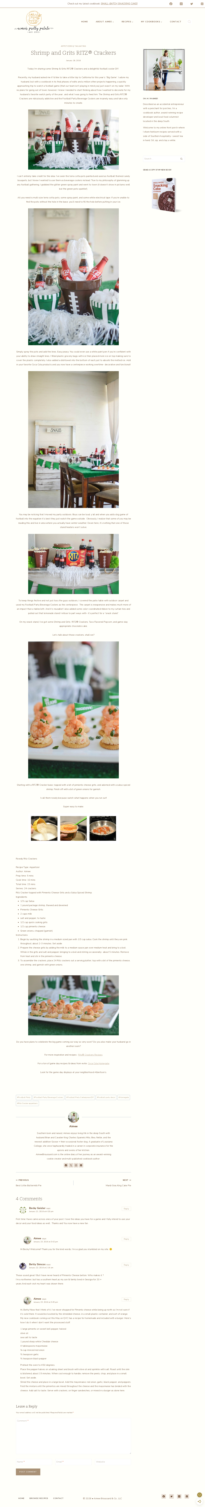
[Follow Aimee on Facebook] (66, 1165)
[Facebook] (171, 4)
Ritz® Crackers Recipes (90, 1054)
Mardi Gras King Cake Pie (118, 1183)
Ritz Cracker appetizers (27, 1103)
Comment (22, 1420)
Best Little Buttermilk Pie (28, 1183)
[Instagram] (181, 4)
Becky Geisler (37, 1208)
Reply (126, 1208)
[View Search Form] (189, 21)
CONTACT (175, 21)
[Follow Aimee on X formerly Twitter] (71, 1165)
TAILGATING (80, 46)
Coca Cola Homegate (98, 1063)
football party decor (106, 1097)
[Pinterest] (202, 4)
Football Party (24, 1097)
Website (100, 1461)
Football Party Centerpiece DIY (80, 1097)
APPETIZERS (67, 46)
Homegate (124, 1097)
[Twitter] (192, 4)
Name (21, 1461)
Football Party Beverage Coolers (48, 1097)
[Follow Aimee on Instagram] (76, 1165)
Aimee (37, 1238)
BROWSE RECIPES (39, 1498)
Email (59, 1461)
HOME (84, 21)
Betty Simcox (37, 1264)
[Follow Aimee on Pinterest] (81, 1165)
